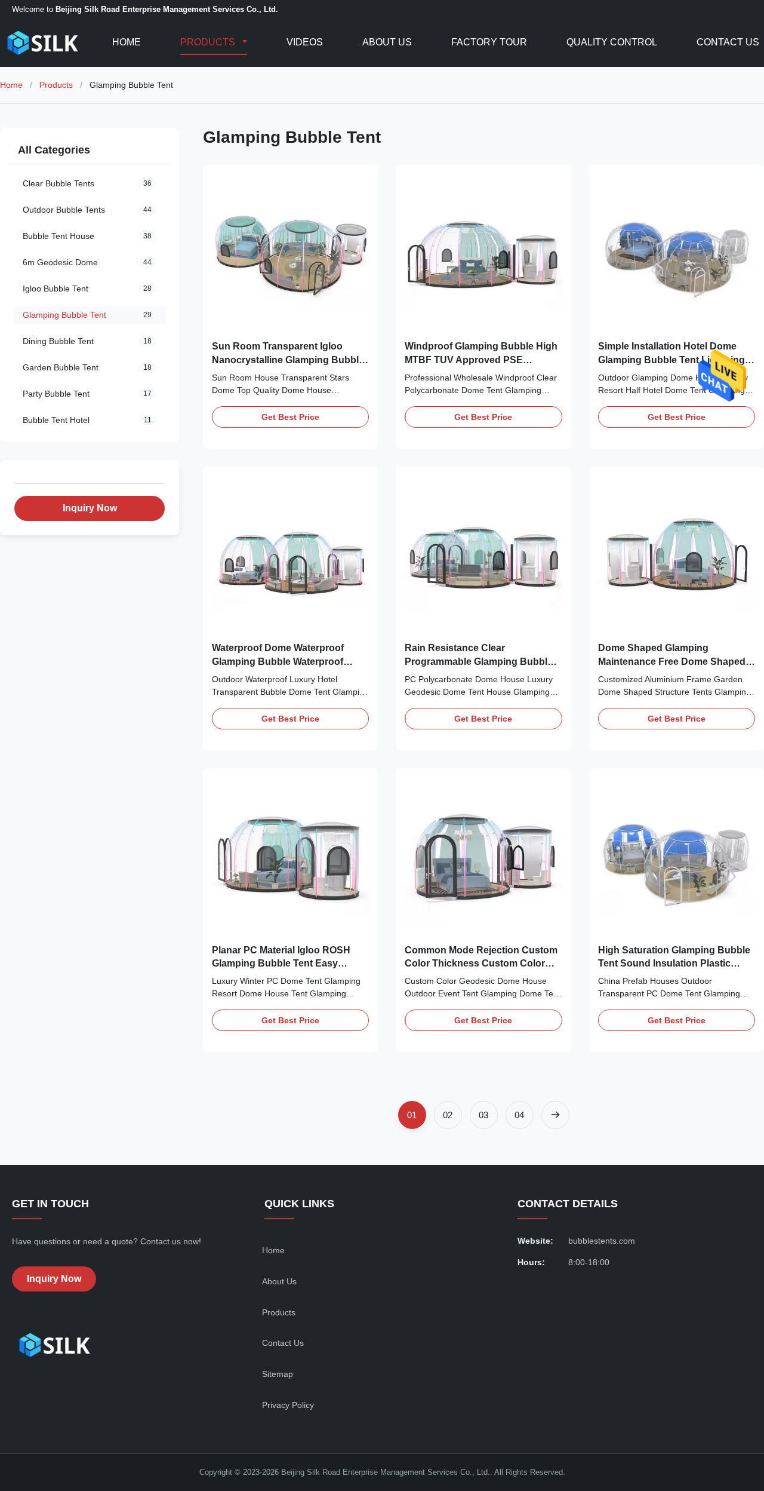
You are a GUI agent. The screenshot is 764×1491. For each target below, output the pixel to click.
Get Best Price (290, 417)
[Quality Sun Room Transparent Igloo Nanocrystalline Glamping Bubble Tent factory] (290, 252)
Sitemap (277, 1374)
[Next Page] (555, 1115)
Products (209, 42)
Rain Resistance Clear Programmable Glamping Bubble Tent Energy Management (479, 661)
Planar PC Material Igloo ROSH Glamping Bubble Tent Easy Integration (281, 963)
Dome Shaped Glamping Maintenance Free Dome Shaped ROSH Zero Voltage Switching (671, 661)
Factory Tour (489, 42)
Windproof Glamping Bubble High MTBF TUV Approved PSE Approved (481, 359)
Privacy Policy (288, 1405)
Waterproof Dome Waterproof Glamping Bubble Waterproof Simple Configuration (278, 661)
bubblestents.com (601, 1240)
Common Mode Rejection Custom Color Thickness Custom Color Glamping (481, 963)
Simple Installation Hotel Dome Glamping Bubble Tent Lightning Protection (671, 359)
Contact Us (728, 42)
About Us (387, 42)
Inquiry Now (90, 508)
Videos (304, 42)
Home (126, 42)
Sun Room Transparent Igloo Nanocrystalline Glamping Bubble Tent (288, 359)
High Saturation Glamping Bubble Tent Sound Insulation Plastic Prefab (674, 963)
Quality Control (611, 42)
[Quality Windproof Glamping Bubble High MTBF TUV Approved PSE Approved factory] (483, 252)
